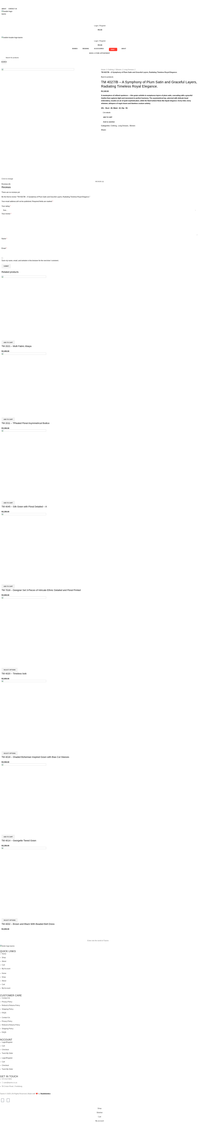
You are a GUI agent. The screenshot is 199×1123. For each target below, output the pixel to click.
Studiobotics (45, 1094)
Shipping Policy (7, 1009)
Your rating (6, 206)
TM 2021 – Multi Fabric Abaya (16, 346)
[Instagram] (8, 1100)
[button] (8, 342)
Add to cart (107, 117)
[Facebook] (2, 1100)
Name (4, 239)
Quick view (4, 337)
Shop (4, 957)
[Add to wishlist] (9, 337)
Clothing (111, 69)
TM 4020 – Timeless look (14, 673)
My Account (6, 969)
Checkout (5, 1049)
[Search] (99, 17)
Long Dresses (129, 69)
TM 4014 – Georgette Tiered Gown (19, 840)
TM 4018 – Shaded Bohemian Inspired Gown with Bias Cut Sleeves (35, 757)
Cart (3, 965)
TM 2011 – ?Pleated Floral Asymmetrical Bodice (25, 423)
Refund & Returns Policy (11, 1005)
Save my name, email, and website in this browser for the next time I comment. (30, 260)
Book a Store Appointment (99, 53)
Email (4, 248)
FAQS (4, 1013)
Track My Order (7, 1053)
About (4, 961)
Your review (6, 214)
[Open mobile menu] (99, 34)
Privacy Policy (7, 1002)
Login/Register (7, 1042)
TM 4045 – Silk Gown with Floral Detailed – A (24, 506)
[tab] (99, 182)
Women (119, 69)
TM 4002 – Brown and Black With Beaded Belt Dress (28, 924)
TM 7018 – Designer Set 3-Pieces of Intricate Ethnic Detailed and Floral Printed (41, 590)
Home (103, 69)
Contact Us (6, 998)
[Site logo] (7, 12)
